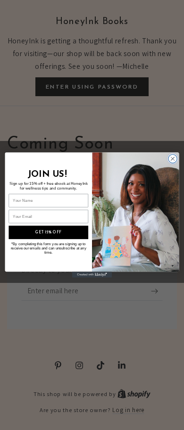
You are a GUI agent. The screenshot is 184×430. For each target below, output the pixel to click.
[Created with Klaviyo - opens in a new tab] (92, 275)
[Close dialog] (172, 158)
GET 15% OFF (48, 232)
